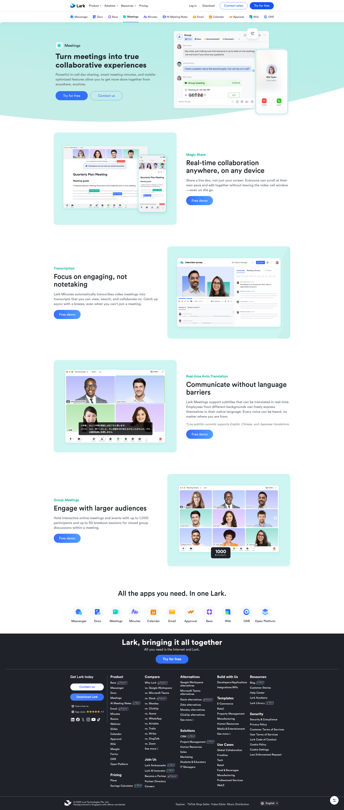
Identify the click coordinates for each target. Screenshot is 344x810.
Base (113, 682)
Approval (115, 739)
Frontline (222, 755)
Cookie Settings (259, 749)
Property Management (230, 713)
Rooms (114, 719)
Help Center (257, 692)
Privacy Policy (258, 724)
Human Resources (191, 746)
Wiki (113, 744)
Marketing (186, 757)
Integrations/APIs (227, 687)
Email (113, 708)
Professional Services (230, 780)
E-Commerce (225, 703)
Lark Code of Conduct (263, 739)
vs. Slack (150, 698)
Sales (183, 752)
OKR (113, 759)
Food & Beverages (228, 770)
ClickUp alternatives (192, 714)
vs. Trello (150, 728)
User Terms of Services (264, 734)
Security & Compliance (263, 719)
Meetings (116, 698)
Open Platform (119, 764)
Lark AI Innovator (155, 770)
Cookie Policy (258, 744)
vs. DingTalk (152, 738)
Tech (220, 760)
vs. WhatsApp (153, 718)
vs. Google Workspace (158, 687)
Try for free (172, 659)
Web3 (220, 785)
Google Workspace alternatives (191, 684)
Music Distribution (238, 804)
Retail (220, 708)
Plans (113, 780)
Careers (149, 786)
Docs (113, 693)
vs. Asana (150, 713)
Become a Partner (155, 776)
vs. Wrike (150, 733)
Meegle (115, 749)
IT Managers (187, 767)
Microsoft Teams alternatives (190, 692)
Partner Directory (155, 781)
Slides (114, 729)
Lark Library (257, 703)
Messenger (117, 687)
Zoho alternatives (190, 704)
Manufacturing (226, 718)
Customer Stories (260, 687)
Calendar (115, 734)
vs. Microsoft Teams (157, 693)
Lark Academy (258, 697)
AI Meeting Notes (120, 703)
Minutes (115, 713)
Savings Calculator (121, 785)
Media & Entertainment (231, 728)
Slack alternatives (191, 699)
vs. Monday (152, 703)
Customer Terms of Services (267, 729)
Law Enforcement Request (265, 754)
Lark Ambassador (155, 765)
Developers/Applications (232, 682)
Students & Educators (193, 762)
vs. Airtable (152, 723)
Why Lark (150, 682)
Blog (252, 682)
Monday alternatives (192, 709)
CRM (183, 736)
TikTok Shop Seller (198, 804)
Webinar (115, 724)
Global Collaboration (229, 750)
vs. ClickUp (152, 708)
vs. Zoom (150, 743)
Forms (114, 754)
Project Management (193, 741)
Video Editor (218, 804)
